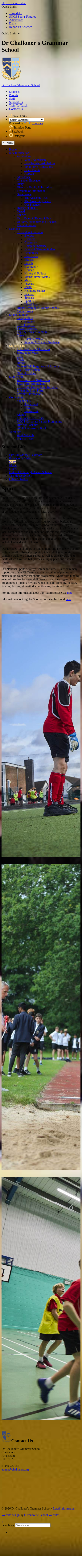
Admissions (16, 20)
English (29, 259)
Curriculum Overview (30, 232)
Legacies (29, 407)
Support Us (16, 102)
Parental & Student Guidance (41, 342)
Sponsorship (31, 411)
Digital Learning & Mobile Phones (38, 307)
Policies (21, 215)
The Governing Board (37, 201)
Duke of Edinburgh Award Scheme (38, 366)
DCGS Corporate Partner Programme (39, 421)
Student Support (19, 314)
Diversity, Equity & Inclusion (34, 187)
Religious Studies (34, 290)
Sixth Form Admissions (38, 166)
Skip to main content (14, 3)
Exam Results (25, 311)
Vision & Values (26, 225)
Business (29, 239)
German (29, 270)
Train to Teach (25, 438)
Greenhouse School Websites (41, 1515)
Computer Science (35, 246)
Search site (8, 1525)
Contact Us (16, 109)
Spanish (29, 297)
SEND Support (26, 325)
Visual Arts (31, 304)
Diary (12, 23)
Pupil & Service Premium (32, 332)
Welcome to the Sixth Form (33, 380)
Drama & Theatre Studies (39, 249)
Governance (24, 194)
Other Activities (26, 373)
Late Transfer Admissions (39, 163)
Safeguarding (25, 318)
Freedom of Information (31, 190)
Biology (29, 235)
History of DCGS (27, 208)
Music (28, 280)
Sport (20, 356)
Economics (31, 252)
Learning (14, 228)
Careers (21, 335)
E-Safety (29, 321)
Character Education (29, 180)
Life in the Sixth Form (30, 390)
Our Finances (32, 204)
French (28, 263)
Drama (21, 363)
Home (13, 149)
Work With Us (25, 435)
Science (29, 294)
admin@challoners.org (15, 1469)
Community (16, 397)
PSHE (28, 287)
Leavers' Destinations (30, 394)
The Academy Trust (36, 197)
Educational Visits (28, 352)
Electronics (31, 256)
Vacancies (15, 431)
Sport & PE (31, 301)
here (69, 592)
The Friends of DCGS (30, 418)
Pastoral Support (27, 328)
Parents (13, 95)
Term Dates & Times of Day (34, 218)
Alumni (21, 414)
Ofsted (21, 211)
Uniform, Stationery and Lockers (36, 221)
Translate (37, 123)
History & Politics (35, 273)
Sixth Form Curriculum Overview (37, 387)
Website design (11, 1515)
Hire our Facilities (27, 425)
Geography (31, 266)
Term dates (15, 13)
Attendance (24, 177)
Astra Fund (31, 404)
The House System (28, 369)
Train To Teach (18, 105)
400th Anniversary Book (32, 428)
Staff (12, 98)
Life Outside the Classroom (33, 349)
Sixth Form (16, 376)
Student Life (17, 345)
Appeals (29, 173)
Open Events (32, 170)
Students (14, 91)
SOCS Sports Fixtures (22, 16)
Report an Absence (20, 26)
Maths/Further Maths (37, 276)
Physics (29, 283)
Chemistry (30, 242)
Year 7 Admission (35, 159)
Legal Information (64, 1508)
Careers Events (33, 338)
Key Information (19, 153)
